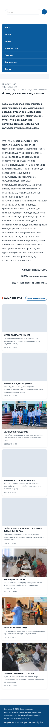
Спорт (8, 69)
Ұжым (8, 34)
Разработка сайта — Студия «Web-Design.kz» (23, 722)
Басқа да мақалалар (36, 298)
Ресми (8, 41)
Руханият (10, 55)
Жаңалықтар (11, 48)
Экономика (11, 62)
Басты (8, 27)
